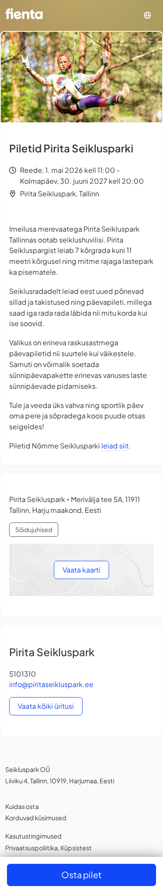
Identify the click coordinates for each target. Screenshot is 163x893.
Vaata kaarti (81, 569)
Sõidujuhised (33, 529)
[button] (147, 15)
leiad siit (115, 445)
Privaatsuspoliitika (31, 848)
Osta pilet (81, 874)
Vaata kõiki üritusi (46, 706)
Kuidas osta (22, 806)
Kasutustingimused (33, 836)
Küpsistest (76, 848)
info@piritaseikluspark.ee (51, 684)
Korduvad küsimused (36, 818)
